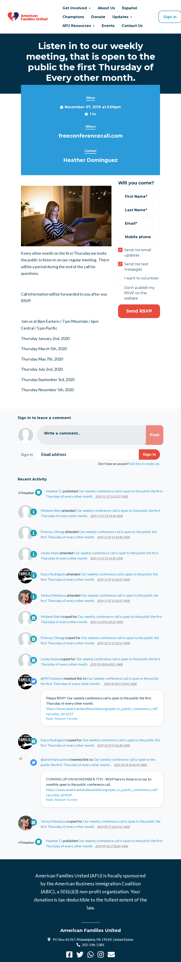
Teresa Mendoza (53, 595)
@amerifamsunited (55, 759)
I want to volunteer (141, 278)
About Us (106, 8)
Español (129, 8)
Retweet (60, 718)
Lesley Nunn (50, 553)
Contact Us (132, 25)
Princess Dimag (52, 531)
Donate (98, 17)
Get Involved (75, 8)
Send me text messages (136, 266)
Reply (49, 718)
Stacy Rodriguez (53, 574)
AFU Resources (77, 25)
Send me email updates (137, 252)
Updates (121, 17)
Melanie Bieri (51, 510)
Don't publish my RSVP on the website (139, 292)
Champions (73, 17)
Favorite (72, 718)
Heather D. (54, 491)
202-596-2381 (93, 945)
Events (108, 25)
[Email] (111, 956)
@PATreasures (52, 678)
